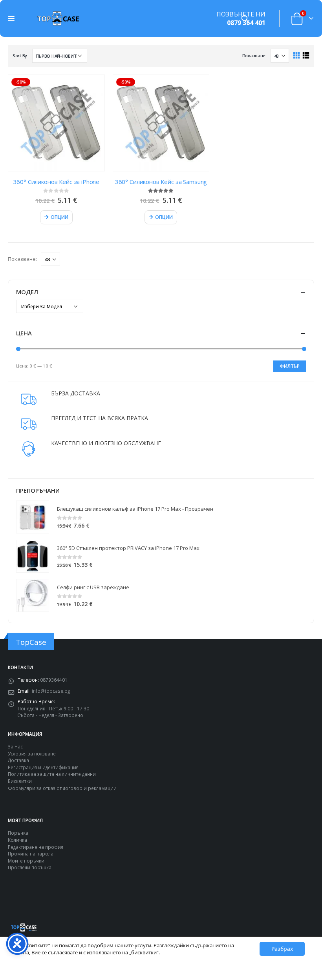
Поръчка (18, 833)
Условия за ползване (32, 753)
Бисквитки (20, 781)
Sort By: (20, 55)
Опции (59, 217)
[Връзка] (13, 18)
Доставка (18, 760)
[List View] (305, 55)
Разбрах (282, 948)
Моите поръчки (26, 860)
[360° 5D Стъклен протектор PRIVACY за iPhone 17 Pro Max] (32, 556)
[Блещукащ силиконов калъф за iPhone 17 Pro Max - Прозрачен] (32, 517)
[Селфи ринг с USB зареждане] (32, 595)
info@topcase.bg (51, 691)
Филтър (290, 366)
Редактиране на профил (35, 847)
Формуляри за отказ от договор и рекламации (62, 788)
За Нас (15, 746)
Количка (17, 840)
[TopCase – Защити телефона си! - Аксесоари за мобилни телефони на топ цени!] (58, 18)
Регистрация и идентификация (43, 767)
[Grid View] (296, 55)
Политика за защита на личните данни (52, 774)
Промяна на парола (30, 853)
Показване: (254, 55)
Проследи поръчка (29, 867)
